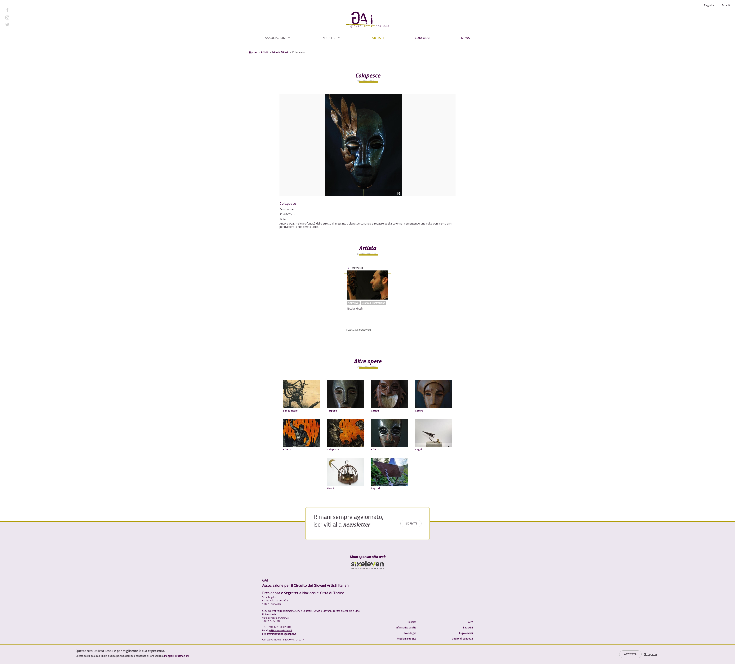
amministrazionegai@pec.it (281, 633)
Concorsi (422, 37)
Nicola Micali (280, 52)
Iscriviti (411, 523)
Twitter (16, 25)
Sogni (418, 449)
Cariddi (375, 410)
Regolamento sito (406, 638)
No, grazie (650, 654)
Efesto (287, 449)
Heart (330, 488)
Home (253, 52)
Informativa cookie (406, 627)
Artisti (378, 37)
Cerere (419, 410)
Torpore (332, 410)
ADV (470, 622)
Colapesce (333, 449)
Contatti (412, 622)
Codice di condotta (462, 638)
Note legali (410, 633)
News (465, 37)
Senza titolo (290, 410)
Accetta (630, 654)
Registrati (710, 5)
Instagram (18, 17)
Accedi (726, 5)
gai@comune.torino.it (280, 630)
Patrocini (468, 627)
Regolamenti (466, 633)
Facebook (18, 10)
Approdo (376, 488)
